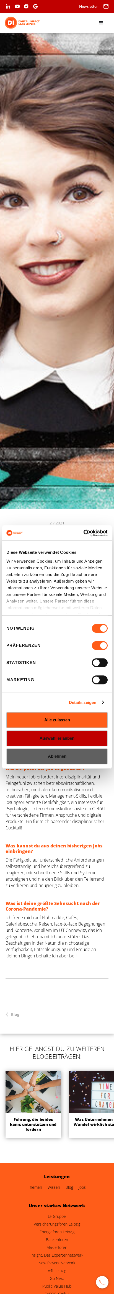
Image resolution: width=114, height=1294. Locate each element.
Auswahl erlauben (57, 738)
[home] (22, 23)
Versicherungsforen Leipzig (57, 1224)
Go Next (57, 1278)
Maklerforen (56, 1247)
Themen (35, 1187)
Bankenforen (57, 1239)
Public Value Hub (56, 1286)
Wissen (54, 1187)
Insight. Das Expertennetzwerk (56, 1255)
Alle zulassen (57, 720)
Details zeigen (82, 702)
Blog (15, 1014)
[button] (105, 6)
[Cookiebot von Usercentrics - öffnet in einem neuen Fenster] (83, 533)
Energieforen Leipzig (57, 1231)
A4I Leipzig (57, 1270)
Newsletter (88, 6)
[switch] (100, 645)
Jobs (82, 1187)
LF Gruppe (57, 1216)
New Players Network (56, 1262)
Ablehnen (57, 756)
